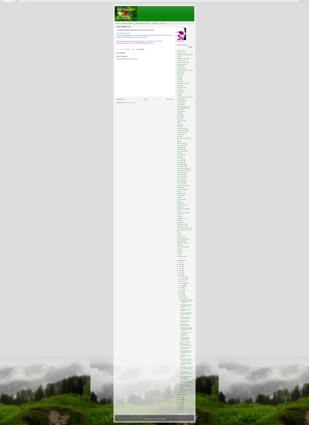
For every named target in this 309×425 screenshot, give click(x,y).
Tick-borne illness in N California (185, 310)
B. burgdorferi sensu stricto (184, 70)
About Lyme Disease (127, 23)
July (181, 287)
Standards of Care (181, 243)
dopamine (179, 115)
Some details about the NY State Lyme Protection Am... (186, 378)
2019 (180, 266)
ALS (178, 56)
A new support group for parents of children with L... (186, 314)
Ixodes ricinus (180, 149)
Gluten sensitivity (181, 132)
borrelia (179, 81)
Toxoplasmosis (181, 256)
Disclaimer (163, 23)
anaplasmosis (180, 64)
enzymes (179, 117)
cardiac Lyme (180, 87)
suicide (179, 250)
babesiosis (179, 72)
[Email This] (137, 49)
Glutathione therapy (182, 130)
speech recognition (182, 239)
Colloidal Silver (181, 101)
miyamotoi (179, 195)
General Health (181, 128)
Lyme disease (180, 166)
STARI (178, 244)
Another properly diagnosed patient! (185, 325)
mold (178, 197)
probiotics (179, 222)
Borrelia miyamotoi (182, 83)
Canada (179, 85)
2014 (180, 397)
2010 (180, 405)
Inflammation (180, 147)
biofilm (178, 77)
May (181, 291)
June (181, 289)
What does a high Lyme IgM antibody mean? (186, 382)
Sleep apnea (180, 237)
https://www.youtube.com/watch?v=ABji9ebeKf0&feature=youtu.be (135, 43)
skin (178, 233)
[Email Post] (133, 49)
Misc (178, 191)
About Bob (155, 23)
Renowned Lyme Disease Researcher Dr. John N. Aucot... (186, 301)
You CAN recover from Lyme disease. (185, 348)
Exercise (179, 119)
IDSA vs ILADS (181, 143)
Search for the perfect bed (183, 228)
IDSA (178, 141)
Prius (178, 220)
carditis (179, 89)
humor (178, 136)
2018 (180, 268)
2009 (180, 408)
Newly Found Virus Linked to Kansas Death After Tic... (185, 338)
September (183, 283)
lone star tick (180, 155)
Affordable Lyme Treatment (184, 54)
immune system (181, 145)
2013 (180, 399)
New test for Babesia (185, 342)
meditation (179, 187)
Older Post (169, 99)
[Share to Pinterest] (143, 49)
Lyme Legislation (181, 172)
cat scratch (180, 91)
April (181, 293)
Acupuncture (180, 52)
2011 (180, 403)
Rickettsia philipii (181, 226)
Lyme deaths (180, 162)
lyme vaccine (180, 183)
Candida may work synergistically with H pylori (186, 386)
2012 (180, 401)
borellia (179, 79)
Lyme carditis (180, 160)
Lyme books (180, 158)
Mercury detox (180, 189)
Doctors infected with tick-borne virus (185, 318)
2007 (180, 412)
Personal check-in (181, 212)
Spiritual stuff (180, 241)
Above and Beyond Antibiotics (184, 321)
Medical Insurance (181, 185)
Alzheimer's (180, 60)
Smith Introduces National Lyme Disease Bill (186, 373)
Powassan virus (181, 218)
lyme (178, 156)
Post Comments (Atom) (129, 102)
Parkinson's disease (182, 208)
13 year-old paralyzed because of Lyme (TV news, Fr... (186, 364)
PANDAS (179, 207)
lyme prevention (181, 176)
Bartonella (179, 74)
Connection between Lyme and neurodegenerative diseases (184, 108)
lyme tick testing (181, 182)
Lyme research (181, 178)
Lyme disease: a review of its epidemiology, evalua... (186, 306)
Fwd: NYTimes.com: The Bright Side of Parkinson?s (186, 334)
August (182, 285)
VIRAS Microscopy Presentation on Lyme (186, 344)
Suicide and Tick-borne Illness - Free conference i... (185, 391)
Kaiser (178, 153)
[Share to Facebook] (142, 49)
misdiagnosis (180, 193)
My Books (179, 203)
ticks (178, 252)
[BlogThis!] (139, 49)
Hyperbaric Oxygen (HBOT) (184, 138)
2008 (180, 410)
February (182, 298)
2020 (180, 264)
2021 (180, 262)
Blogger (163, 419)
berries (179, 76)
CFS (178, 95)
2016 (180, 273)
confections (180, 104)
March (182, 296)
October (182, 281)
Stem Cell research (182, 246)
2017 (180, 270)
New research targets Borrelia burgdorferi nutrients (185, 352)
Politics (179, 216)
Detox (178, 113)
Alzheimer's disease (182, 62)
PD (178, 210)
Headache (179, 134)
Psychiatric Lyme (181, 224)
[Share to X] (140, 49)
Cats (178, 93)
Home (117, 23)
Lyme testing (180, 180)
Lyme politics (180, 174)
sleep (178, 235)
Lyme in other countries (183, 170)
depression (180, 111)
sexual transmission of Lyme (184, 230)
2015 (180, 275)
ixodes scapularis (181, 151)
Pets (178, 214)
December (183, 277)
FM (178, 122)
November (183, 279)
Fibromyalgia (180, 120)
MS (178, 201)
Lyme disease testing (182, 168)
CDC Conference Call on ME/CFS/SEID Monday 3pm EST (186, 329)
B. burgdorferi (180, 68)
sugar (178, 248)
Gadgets (179, 124)
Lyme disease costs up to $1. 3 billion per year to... (186, 368)
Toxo (178, 254)
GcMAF (179, 126)
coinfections (180, 99)
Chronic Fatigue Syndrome (184, 97)
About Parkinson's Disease (142, 23)
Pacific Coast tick (181, 205)
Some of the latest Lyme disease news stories (186, 359)
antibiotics (179, 66)
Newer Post (120, 99)
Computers (180, 102)
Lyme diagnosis (181, 164)
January (182, 394)
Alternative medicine (182, 58)
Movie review (180, 199)
